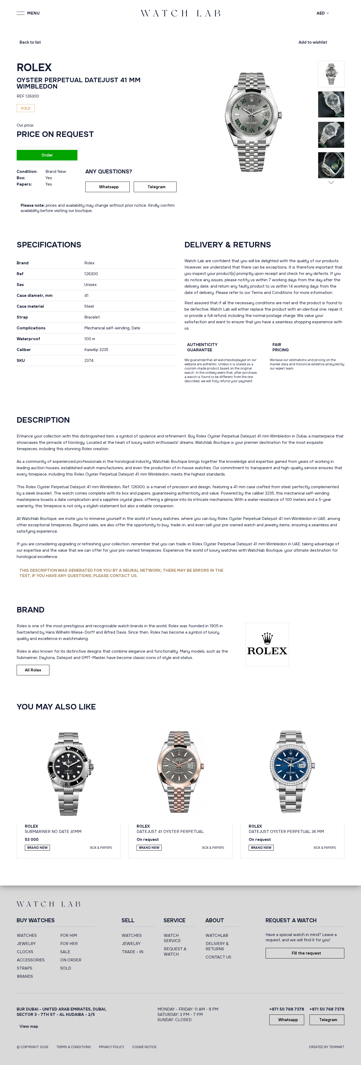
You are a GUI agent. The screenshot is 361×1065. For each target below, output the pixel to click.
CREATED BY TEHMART (326, 1047)
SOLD (65, 968)
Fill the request (306, 953)
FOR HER (69, 943)
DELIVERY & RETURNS (217, 946)
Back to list (30, 42)
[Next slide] (331, 182)
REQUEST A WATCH (175, 951)
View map (29, 1026)
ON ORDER (70, 960)
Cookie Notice (144, 1047)
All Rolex (33, 670)
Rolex (34, 67)
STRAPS (24, 968)
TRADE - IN (132, 952)
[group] (251, 122)
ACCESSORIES (31, 960)
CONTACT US (218, 957)
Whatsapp (109, 187)
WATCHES (27, 935)
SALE (65, 952)
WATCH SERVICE (172, 938)
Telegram (156, 187)
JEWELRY (26, 943)
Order (47, 155)
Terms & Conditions (73, 1047)
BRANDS (25, 976)
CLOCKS (25, 952)
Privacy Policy (111, 1047)
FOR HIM (68, 935)
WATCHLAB (217, 935)
